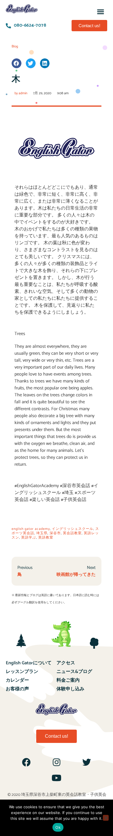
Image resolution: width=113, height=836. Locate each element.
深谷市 (55, 533)
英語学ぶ (28, 537)
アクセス (66, 663)
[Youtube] (56, 778)
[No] (106, 818)
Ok (58, 827)
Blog (15, 46)
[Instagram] (56, 762)
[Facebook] (26, 762)
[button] (100, 11)
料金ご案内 (68, 680)
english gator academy (31, 529)
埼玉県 (42, 533)
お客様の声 (17, 689)
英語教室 (45, 537)
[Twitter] (86, 762)
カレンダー (17, 680)
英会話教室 (72, 533)
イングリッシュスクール (72, 529)
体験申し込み (70, 689)
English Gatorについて (29, 663)
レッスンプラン (22, 672)
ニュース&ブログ (74, 672)
